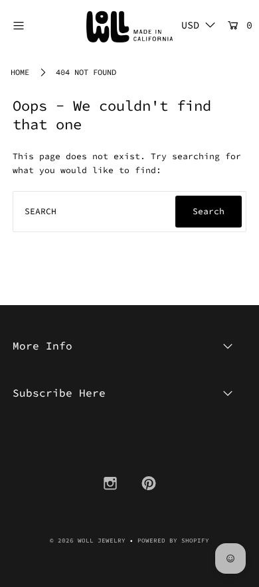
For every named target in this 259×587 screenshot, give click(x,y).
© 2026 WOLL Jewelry (88, 541)
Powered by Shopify (173, 541)
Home (20, 72)
